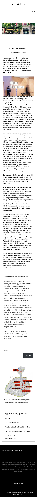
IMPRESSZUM (18, 483)
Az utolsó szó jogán (12, 422)
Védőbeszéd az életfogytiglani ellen (17, 431)
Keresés (7, 350)
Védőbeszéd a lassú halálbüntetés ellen (18, 427)
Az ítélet (8, 418)
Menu (33, 11)
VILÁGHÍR (18, 4)
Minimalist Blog (28, 492)
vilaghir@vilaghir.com (16, 450)
